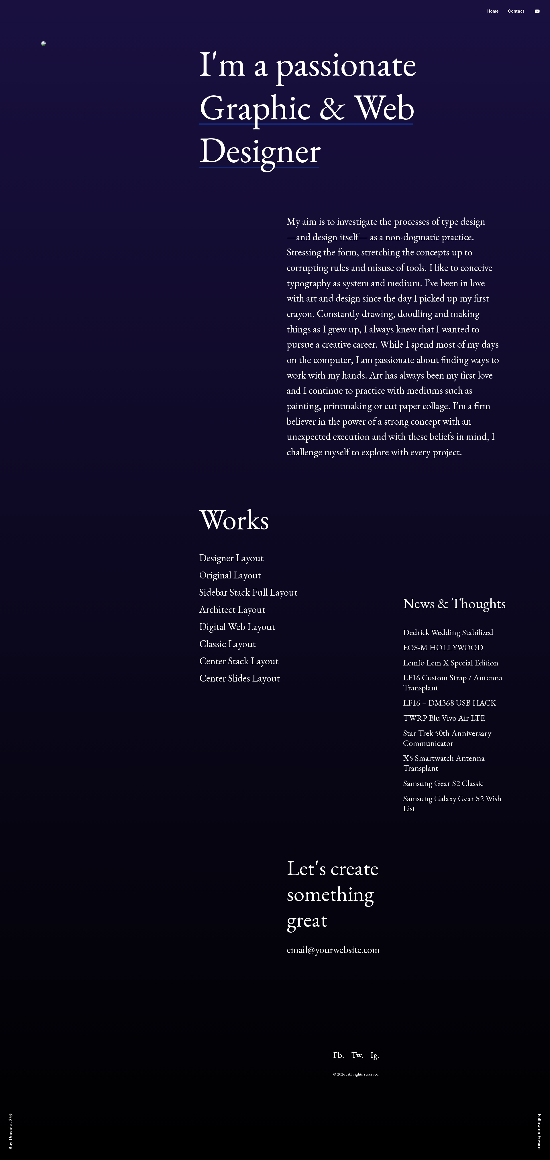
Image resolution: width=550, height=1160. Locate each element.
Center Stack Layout (238, 660)
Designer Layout (231, 557)
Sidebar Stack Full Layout (248, 592)
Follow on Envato (540, 1132)
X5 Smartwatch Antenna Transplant (444, 763)
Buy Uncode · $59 (10, 1131)
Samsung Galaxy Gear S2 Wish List (452, 803)
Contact (516, 11)
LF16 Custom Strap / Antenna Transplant (452, 682)
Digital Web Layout (237, 626)
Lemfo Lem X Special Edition (450, 662)
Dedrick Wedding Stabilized (448, 632)
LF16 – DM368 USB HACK (449, 702)
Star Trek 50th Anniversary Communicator (447, 738)
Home (493, 11)
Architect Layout (232, 609)
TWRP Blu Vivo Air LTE (444, 717)
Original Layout (230, 574)
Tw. (357, 1054)
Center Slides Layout (239, 677)
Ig (373, 1054)
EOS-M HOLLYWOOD (443, 647)
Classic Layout (227, 643)
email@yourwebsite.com (333, 949)
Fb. (338, 1054)
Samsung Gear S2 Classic (443, 783)
